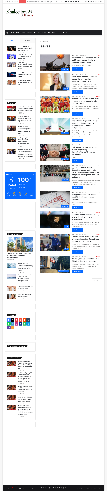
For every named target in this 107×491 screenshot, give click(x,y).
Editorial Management (79, 488)
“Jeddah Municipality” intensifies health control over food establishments (19, 255)
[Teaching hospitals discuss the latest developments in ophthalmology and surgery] (11, 139)
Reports (30, 32)
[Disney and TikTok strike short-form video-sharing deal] (11, 82)
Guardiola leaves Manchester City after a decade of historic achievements (85, 217)
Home (42, 41)
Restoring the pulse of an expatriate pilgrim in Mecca (41, 1)
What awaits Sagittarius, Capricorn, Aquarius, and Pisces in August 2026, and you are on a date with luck (25, 365)
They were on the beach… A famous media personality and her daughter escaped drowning (25, 278)
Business (37, 32)
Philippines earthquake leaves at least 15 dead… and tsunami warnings (85, 197)
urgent (88, 488)
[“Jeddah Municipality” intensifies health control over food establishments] (20, 244)
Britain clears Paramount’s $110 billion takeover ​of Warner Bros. (25, 56)
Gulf (12, 32)
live (66, 32)
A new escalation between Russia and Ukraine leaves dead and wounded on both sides (85, 60)
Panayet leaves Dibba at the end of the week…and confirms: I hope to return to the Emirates (85, 239)
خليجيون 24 (8, 488)
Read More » (77, 69)
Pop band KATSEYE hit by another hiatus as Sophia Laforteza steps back (25, 48)
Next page (95, 280)
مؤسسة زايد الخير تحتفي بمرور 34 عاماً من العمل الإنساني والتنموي (25, 74)
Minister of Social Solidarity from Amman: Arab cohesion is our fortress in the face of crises (24, 130)
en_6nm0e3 (75, 55)
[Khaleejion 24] (19, 13)
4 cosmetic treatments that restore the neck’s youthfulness (25, 288)
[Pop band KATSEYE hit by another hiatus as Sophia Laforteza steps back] (11, 48)
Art (49, 32)
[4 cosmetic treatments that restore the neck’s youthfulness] (11, 288)
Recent (12, 40)
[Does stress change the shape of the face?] (11, 296)
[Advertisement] (70, 17)
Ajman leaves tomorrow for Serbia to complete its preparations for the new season (85, 101)
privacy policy (94, 488)
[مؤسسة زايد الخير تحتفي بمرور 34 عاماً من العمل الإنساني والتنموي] (11, 74)
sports (44, 32)
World (17, 32)
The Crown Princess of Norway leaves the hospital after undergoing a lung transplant (84, 79)
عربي (59, 32)
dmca (100, 488)
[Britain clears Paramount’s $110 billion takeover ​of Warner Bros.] (11, 56)
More (53, 32)
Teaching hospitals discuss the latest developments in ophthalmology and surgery (23, 141)
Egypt (23, 32)
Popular (27, 40)
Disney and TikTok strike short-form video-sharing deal (25, 82)
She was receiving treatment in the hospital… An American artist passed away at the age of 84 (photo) (25, 267)
